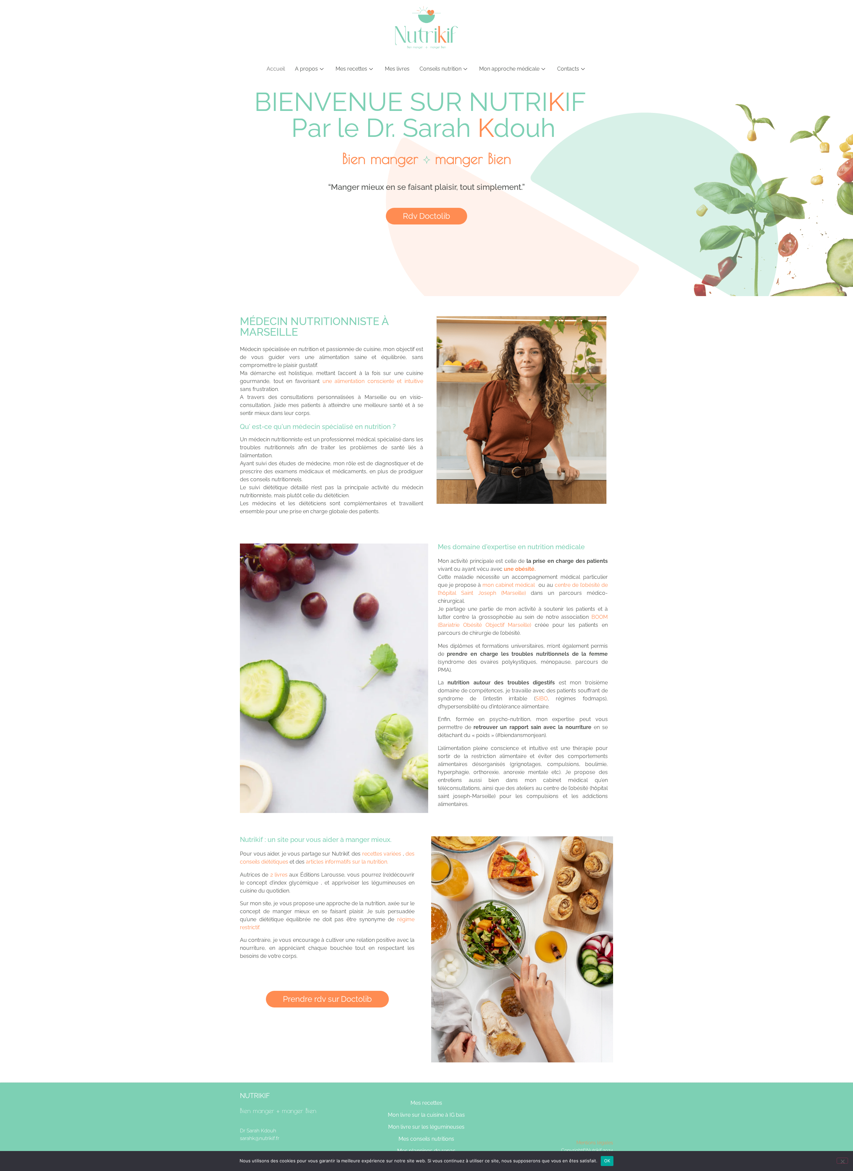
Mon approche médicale (509, 69)
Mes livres (397, 69)
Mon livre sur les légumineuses (426, 1127)
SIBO (541, 698)
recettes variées (382, 854)
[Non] (842, 1161)
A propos (306, 69)
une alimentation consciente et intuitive (373, 381)
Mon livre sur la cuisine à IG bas (426, 1115)
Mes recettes (351, 69)
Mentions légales (594, 1142)
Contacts (568, 69)
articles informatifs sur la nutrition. (346, 862)
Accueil (276, 69)
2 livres (279, 875)
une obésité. (520, 569)
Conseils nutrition (440, 69)
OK (607, 1160)
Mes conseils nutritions (426, 1139)
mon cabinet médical (508, 585)
